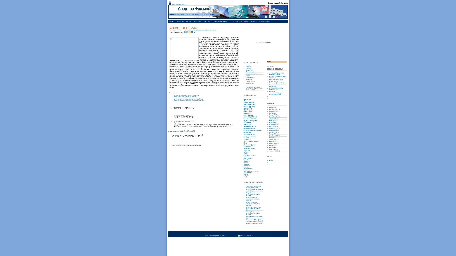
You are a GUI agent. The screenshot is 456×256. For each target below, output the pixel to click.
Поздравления (248, 168)
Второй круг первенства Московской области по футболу (253, 208)
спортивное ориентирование (250, 116)
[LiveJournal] (194, 32)
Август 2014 (273, 139)
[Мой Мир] (192, 32)
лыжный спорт (249, 128)
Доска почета (250, 77)
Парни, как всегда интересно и (276, 93)
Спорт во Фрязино (194, 9)
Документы (249, 70)
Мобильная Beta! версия (179, 4)
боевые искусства (250, 119)
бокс (245, 143)
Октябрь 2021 (273, 109)
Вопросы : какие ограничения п (276, 80)
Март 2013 (272, 149)
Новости (190, 30)
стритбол (246, 175)
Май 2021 (272, 113)
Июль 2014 (272, 141)
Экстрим (207, 21)
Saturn (178, 121)
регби (245, 153)
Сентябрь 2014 (273, 137)
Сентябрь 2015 (273, 117)
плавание (247, 113)
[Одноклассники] (189, 32)
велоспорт (247, 147)
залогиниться (180, 145)
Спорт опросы (250, 81)
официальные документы (251, 171)
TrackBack (189, 131)
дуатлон (247, 150)
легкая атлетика (250, 126)
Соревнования (197, 30)
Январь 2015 (273, 130)
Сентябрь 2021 (273, 111)
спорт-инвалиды (250, 136)
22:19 (191, 115)
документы (247, 165)
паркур (246, 174)
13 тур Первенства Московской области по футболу (188, 99)
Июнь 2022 (272, 107)
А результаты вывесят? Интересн (276, 73)
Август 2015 (273, 118)
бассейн (246, 160)
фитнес (246, 157)
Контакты (254, 21)
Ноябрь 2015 (273, 115)
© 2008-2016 (207, 235)
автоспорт (248, 132)
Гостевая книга (264, 21)
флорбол (248, 109)
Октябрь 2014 (273, 136)
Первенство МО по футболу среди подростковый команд (254, 220)
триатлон (247, 124)
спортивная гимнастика (253, 130)
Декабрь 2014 (273, 132)
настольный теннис (251, 141)
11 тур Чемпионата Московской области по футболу (189, 100)
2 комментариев (211, 30)
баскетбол (248, 111)
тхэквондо (247, 161)
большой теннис (249, 148)
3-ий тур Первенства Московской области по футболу (253, 213)
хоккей (246, 138)
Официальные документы (221, 21)
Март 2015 (272, 126)
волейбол (247, 122)
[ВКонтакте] (184, 32)
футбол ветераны (250, 121)
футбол (247, 99)
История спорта (251, 74)
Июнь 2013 (272, 145)
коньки (246, 162)
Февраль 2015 (273, 128)
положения (247, 170)
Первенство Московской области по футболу (186, 95)
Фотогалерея (237, 21)
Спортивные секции (184, 21)
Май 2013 (272, 147)
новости (246, 167)
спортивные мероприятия (249, 103)
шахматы (247, 139)
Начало (171, 21)
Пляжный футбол (250, 145)
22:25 (192, 121)
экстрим (246, 164)
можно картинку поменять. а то (276, 88)
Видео (246, 21)
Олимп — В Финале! (183, 27)
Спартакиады (197, 21)
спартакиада (248, 158)
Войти (271, 160)
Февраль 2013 (273, 151)
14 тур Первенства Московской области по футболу (188, 98)
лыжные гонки (249, 134)
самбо (245, 177)
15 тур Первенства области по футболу (185, 96)
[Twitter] (187, 32)
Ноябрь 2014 (273, 134)
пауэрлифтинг (248, 172)
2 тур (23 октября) (278, 83)
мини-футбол (249, 106)
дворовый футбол (250, 155)
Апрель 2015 (273, 124)
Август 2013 (273, 143)
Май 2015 (272, 122)
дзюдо (246, 152)
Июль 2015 (272, 120)
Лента (204, 30)
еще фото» (270, 66)
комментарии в (175, 131)
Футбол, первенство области (254, 223)
